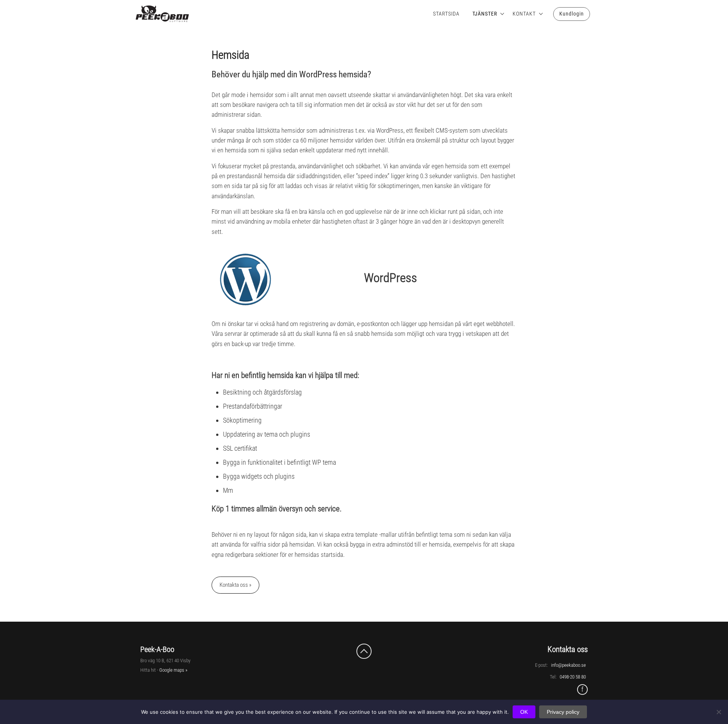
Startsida (446, 14)
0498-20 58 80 (573, 677)
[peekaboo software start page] (155, 14)
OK (524, 712)
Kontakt (524, 14)
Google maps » (173, 670)
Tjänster (484, 14)
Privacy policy (563, 712)
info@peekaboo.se (568, 665)
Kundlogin (571, 14)
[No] (718, 712)
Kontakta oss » (235, 584)
